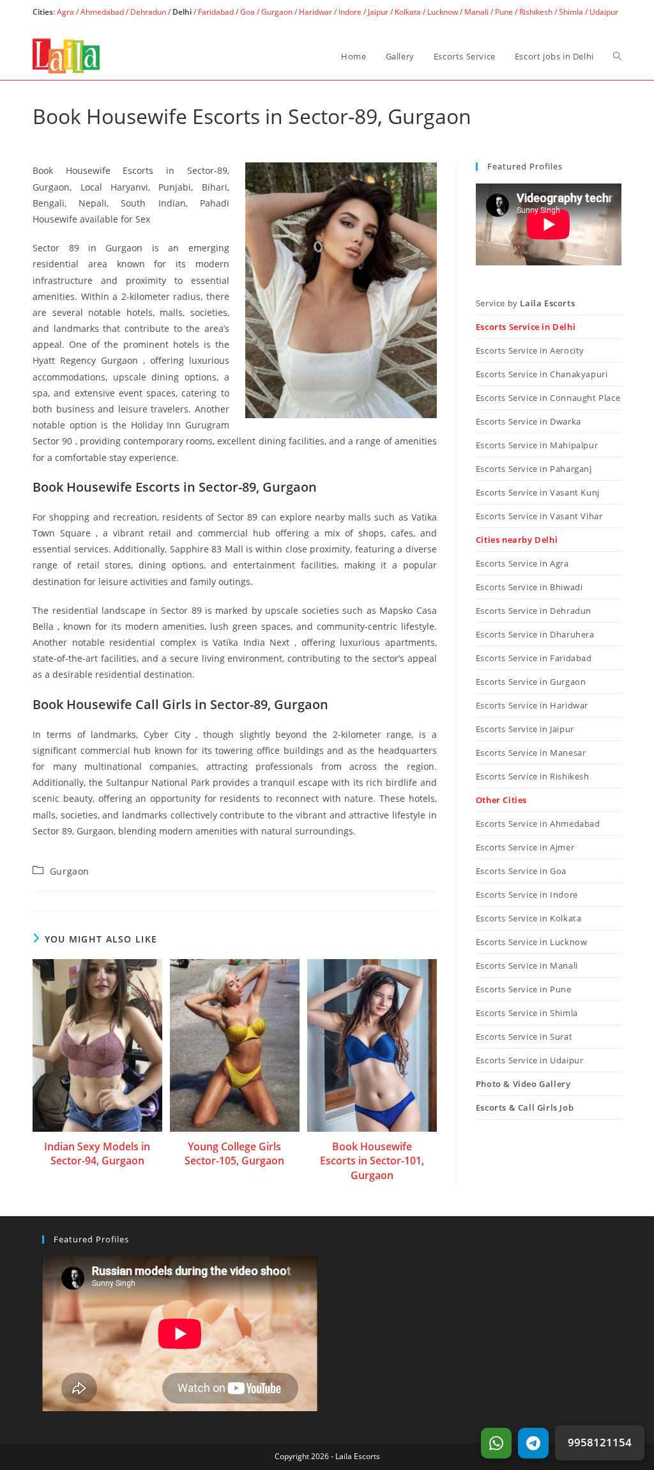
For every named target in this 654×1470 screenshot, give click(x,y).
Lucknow (442, 11)
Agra (64, 11)
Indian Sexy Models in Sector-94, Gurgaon (97, 1153)
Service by (525, 303)
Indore (349, 11)
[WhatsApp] (496, 1443)
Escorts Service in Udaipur (530, 1060)
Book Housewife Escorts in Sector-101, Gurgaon (372, 1160)
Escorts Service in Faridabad (534, 658)
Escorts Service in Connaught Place (548, 397)
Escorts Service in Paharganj (534, 468)
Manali (476, 11)
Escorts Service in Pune (524, 989)
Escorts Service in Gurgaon (531, 681)
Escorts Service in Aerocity (530, 350)
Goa (247, 11)
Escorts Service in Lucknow (532, 942)
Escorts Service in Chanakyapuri (542, 374)
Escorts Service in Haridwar (532, 705)
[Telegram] (533, 1443)
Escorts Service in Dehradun (533, 610)
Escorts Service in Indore (527, 894)
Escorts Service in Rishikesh (532, 776)
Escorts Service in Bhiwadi (529, 587)
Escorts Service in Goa (521, 871)
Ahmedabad (102, 11)
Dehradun (148, 11)
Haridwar (315, 11)
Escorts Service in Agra (522, 563)
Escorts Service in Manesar (531, 752)
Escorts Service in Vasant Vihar (539, 516)
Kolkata (408, 11)
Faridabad (216, 11)
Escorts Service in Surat (524, 1036)
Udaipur (603, 11)
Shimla (571, 11)
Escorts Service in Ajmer (525, 847)
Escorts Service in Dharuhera (535, 634)
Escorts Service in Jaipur (525, 729)
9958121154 (600, 1442)
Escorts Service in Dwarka (528, 421)
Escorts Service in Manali (527, 965)
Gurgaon (277, 11)
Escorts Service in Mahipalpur (537, 445)
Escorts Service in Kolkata (529, 918)
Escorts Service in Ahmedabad (538, 823)
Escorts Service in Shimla (527, 1013)
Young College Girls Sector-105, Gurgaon (234, 1153)
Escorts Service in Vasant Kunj (538, 492)
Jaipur (378, 11)
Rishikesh (535, 11)
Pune (504, 11)
